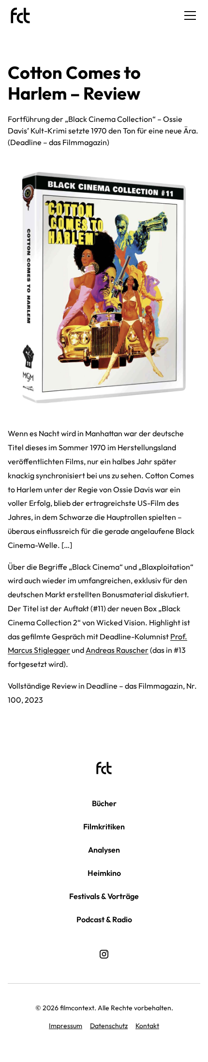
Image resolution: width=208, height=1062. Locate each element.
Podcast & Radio (104, 919)
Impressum (65, 1025)
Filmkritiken (104, 826)
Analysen (104, 850)
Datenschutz (109, 1025)
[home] (20, 15)
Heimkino (104, 873)
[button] (188, 15)
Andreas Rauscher (117, 650)
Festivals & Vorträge (104, 896)
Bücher (104, 803)
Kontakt (147, 1025)
